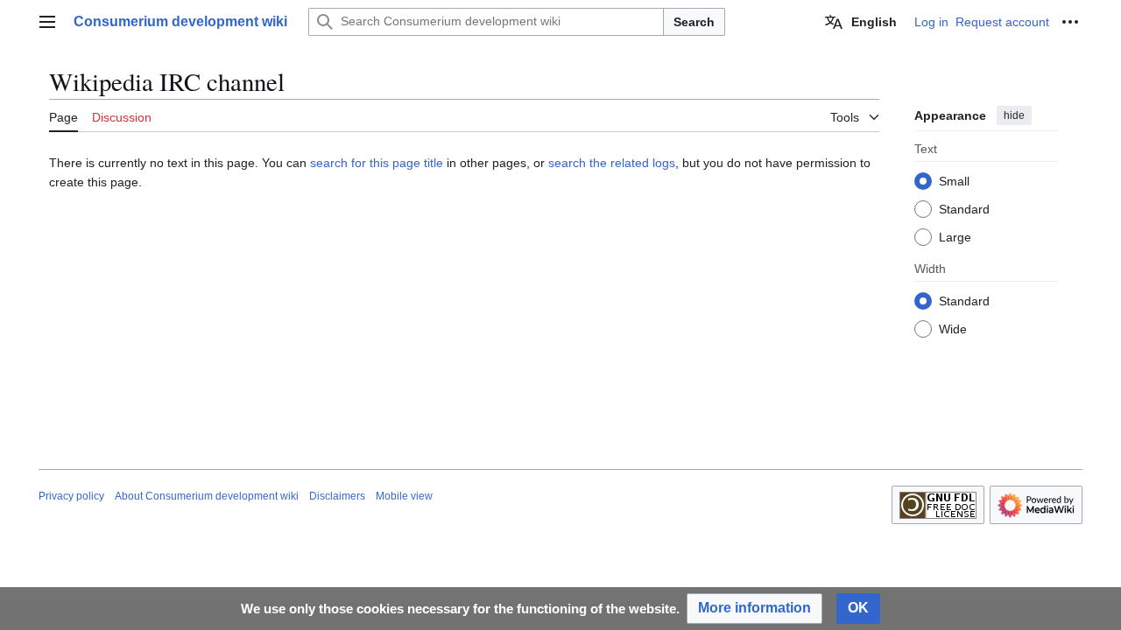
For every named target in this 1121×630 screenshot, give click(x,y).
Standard (964, 209)
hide (1014, 115)
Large (955, 237)
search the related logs (611, 163)
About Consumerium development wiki (207, 496)
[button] (47, 22)
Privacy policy (71, 496)
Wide (953, 329)
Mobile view (404, 496)
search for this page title (376, 163)
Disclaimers (337, 496)
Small (954, 181)
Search (694, 22)
